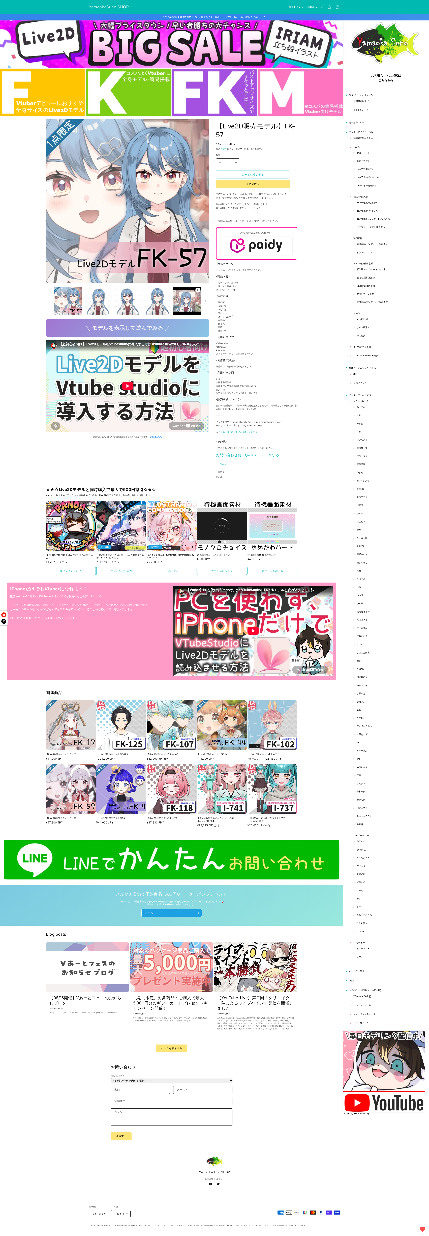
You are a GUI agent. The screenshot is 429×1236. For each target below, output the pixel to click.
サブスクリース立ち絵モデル (371, 227)
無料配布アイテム (357, 122)
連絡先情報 (208, 1225)
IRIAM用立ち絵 (360, 197)
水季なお (361, 693)
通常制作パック (361, 110)
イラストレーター (362, 401)
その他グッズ (359, 383)
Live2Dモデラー (361, 835)
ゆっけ (360, 595)
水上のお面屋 (363, 652)
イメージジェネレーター (365, 1014)
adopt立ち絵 (363, 319)
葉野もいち (362, 554)
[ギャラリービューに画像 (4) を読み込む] (157, 301)
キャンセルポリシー (252, 1225)
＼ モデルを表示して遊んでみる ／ (127, 327)
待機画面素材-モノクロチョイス (213, 554)
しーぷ (360, 956)
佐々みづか (362, 628)
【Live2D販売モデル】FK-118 (162, 818)
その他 (356, 313)
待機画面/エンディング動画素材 (372, 244)
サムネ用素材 (363, 327)
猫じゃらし (362, 562)
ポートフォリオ (356, 971)
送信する (121, 1136)
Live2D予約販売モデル (368, 177)
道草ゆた (361, 489)
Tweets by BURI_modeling (356, 1113)
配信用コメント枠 (365, 294)
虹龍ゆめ (361, 882)
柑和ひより (362, 505)
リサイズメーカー (362, 1023)
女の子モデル (363, 153)
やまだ (360, 472)
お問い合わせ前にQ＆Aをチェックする (247, 455)
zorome (360, 931)
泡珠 (359, 661)
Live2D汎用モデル (365, 169)
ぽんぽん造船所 (364, 726)
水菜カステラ (363, 808)
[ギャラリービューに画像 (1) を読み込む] (68, 301)
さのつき (361, 669)
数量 (218, 155)
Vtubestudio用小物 (366, 286)
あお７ (360, 709)
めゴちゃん (362, 767)
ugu (358, 898)
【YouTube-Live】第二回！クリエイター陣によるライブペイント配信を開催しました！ (255, 1002)
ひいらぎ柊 (362, 439)
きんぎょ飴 (362, 538)
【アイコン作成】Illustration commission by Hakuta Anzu (170, 556)
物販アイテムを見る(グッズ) (363, 368)
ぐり (359, 415)
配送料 (224, 149)
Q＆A (351, 980)
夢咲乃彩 (361, 874)
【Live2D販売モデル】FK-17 (61, 754)
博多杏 (360, 423)
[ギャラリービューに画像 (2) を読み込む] (98, 301)
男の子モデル (363, 161)
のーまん (361, 407)
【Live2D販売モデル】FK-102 (263, 754)
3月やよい (361, 800)
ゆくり (360, 603)
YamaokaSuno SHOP (106, 1225)
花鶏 (359, 775)
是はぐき (361, 579)
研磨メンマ (362, 701)
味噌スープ (362, 448)
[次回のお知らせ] (339, 17)
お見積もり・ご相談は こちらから (386, 78)
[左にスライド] (49, 301)
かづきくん (362, 849)
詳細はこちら (156, 437)
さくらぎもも (363, 858)
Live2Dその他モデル (366, 185)
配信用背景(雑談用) (366, 277)
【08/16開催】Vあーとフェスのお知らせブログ (85, 1000)
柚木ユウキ (362, 685)
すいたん (361, 644)
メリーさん (362, 750)
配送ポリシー (194, 1225)
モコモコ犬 (362, 497)
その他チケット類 (362, 346)
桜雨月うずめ (363, 611)
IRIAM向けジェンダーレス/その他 (373, 219)
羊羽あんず (362, 734)
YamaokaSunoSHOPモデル (366, 355)
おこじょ (361, 521)
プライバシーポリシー (163, 1225)
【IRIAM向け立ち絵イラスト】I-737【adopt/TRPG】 (266, 819)
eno (358, 759)
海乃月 (360, 824)
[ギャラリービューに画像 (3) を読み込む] (128, 301)
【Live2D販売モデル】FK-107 (162, 754)
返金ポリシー (144, 1225)
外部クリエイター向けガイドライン (280, 1225)
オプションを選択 (70, 570)
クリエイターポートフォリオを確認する (237, 432)
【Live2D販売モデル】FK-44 (212, 754)
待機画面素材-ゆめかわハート (263, 554)
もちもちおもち (364, 915)
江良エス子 (362, 456)
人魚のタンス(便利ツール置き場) (365, 990)
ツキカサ (361, 866)
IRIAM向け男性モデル (367, 211)
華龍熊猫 (361, 464)
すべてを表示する (171, 1048)
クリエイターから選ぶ (360, 395)
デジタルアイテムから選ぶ (362, 132)
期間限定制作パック (363, 101)
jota (358, 742)
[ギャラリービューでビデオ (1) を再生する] (187, 301)
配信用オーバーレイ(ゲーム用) (371, 269)
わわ (359, 570)
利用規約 (181, 1225)
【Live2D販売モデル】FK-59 (61, 818)
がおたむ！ (362, 636)
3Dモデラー (359, 942)
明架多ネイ (362, 677)
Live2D (356, 147)
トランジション (364, 252)
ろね (359, 587)
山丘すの (361, 841)
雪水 (359, 530)
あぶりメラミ (363, 948)
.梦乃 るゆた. (363, 480)
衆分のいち (362, 546)
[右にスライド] (205, 301)
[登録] (198, 913)
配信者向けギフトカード (365, 138)
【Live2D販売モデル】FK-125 (112, 754)
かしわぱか (362, 923)
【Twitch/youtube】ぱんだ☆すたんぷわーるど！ (69, 556)
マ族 (359, 431)
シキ (359, 907)
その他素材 (362, 335)
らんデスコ (362, 783)
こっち (360, 890)
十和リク (361, 791)
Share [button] (223, 464)
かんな (360, 513)
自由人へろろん (364, 816)
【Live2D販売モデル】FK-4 (110, 818)
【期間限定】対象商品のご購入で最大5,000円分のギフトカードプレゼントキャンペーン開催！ (170, 1002)
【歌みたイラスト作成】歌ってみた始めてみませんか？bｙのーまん (120, 556)
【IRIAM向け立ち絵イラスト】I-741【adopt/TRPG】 (215, 819)
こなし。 (361, 718)
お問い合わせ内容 (117, 1076)
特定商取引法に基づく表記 (228, 1225)
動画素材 (357, 238)
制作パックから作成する (361, 95)
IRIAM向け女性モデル (367, 202)
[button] (322, 7)
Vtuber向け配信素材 (363, 263)
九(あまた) (362, 620)
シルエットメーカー (363, 1005)
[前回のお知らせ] (90, 17)
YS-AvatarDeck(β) (362, 996)
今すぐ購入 (253, 184)
